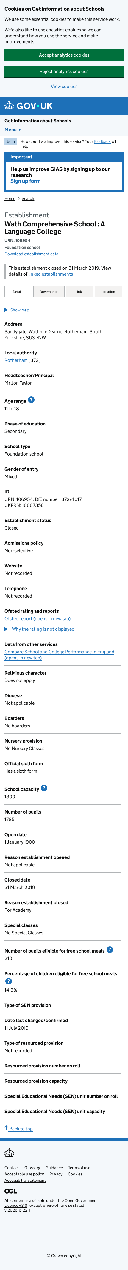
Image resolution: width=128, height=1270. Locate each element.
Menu (10, 129)
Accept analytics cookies (64, 55)
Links (79, 291)
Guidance (54, 1167)
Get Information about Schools (37, 121)
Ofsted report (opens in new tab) (37, 618)
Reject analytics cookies (64, 71)
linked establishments (50, 274)
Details (18, 291)
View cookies (64, 86)
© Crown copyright (64, 1255)
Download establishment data (31, 254)
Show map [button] (19, 310)
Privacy (56, 1174)
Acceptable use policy (24, 1174)
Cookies (75, 1174)
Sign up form (25, 181)
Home (9, 198)
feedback (102, 141)
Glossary (32, 1167)
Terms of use (79, 1167)
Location (108, 291)
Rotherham (16, 360)
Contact (11, 1167)
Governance (49, 291)
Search (28, 198)
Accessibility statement (25, 1180)
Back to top (20, 1129)
